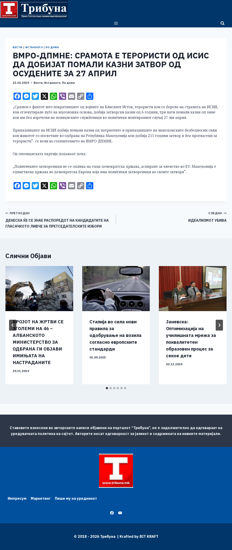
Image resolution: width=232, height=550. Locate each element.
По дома (52, 47)
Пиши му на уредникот (76, 498)
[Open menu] (116, 23)
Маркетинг (41, 498)
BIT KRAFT (149, 536)
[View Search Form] (222, 23)
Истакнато (34, 47)
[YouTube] (120, 512)
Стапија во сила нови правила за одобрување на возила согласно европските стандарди (115, 335)
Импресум (17, 498)
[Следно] (219, 325)
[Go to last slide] (12, 325)
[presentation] (39, 288)
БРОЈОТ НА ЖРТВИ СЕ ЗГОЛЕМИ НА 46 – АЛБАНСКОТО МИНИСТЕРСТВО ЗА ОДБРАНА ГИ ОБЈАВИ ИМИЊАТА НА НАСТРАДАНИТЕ (38, 342)
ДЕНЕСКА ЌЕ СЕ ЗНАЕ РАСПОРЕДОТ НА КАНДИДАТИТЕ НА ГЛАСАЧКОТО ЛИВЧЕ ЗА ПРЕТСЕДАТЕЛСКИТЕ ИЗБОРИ (57, 219)
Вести (17, 47)
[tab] (107, 388)
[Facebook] (112, 512)
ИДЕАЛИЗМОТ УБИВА (207, 217)
